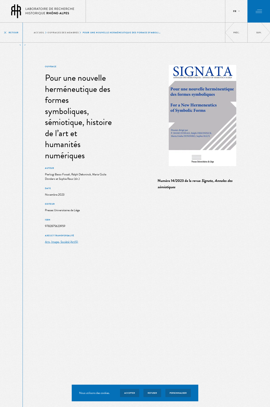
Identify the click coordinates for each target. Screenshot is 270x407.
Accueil (39, 32)
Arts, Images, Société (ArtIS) (61, 242)
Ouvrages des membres (63, 32)
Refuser (152, 393)
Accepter (129, 393)
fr (234, 11)
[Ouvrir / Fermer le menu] (258, 11)
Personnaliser (178, 393)
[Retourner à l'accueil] (42, 11)
